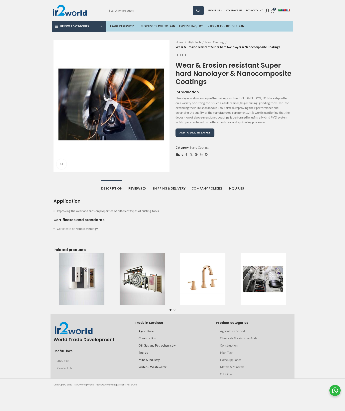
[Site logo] (70, 10)
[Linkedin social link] (201, 154)
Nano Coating (214, 42)
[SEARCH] (198, 10)
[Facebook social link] (186, 154)
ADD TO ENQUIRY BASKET (194, 132)
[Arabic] (280, 10)
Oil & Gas (226, 374)
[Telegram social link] (206, 154)
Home (179, 42)
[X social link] (191, 154)
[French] (288, 10)
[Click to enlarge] (61, 164)
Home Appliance (230, 360)
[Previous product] (177, 55)
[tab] (111, 186)
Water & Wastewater (153, 367)
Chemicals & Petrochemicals (238, 338)
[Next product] (185, 55)
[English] (284, 10)
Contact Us (64, 368)
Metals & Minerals (232, 367)
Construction (147, 338)
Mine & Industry (149, 360)
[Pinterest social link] (196, 154)
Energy (143, 352)
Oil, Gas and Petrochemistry (157, 345)
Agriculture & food (232, 331)
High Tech (194, 42)
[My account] (267, 11)
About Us (63, 361)
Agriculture (146, 331)
